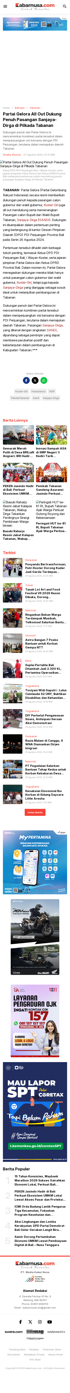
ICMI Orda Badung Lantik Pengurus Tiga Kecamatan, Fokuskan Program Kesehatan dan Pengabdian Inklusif (40, 1211)
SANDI (44, 220)
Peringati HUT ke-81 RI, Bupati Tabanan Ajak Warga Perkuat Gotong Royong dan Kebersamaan (51, 527)
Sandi (36, 398)
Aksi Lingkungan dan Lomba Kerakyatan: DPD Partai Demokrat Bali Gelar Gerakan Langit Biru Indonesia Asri (39, 1226)
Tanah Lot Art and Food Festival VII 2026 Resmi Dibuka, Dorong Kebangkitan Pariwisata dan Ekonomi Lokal (45, 597)
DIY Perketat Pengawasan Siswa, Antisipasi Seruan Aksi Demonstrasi (44, 719)
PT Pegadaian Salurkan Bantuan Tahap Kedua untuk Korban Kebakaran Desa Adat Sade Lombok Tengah (45, 771)
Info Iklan (35, 1359)
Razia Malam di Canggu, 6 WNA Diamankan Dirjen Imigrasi (44, 744)
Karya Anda (55, 1354)
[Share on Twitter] (35, 380)
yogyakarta (32, 685)
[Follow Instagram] (40, 1322)
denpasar (31, 559)
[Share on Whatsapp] (43, 380)
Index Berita (35, 812)
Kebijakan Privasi (34, 1354)
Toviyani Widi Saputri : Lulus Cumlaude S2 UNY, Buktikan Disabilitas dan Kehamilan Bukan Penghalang (46, 695)
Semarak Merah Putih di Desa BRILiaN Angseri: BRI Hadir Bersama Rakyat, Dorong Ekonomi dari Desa (18, 452)
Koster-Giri (51, 205)
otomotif (30, 635)
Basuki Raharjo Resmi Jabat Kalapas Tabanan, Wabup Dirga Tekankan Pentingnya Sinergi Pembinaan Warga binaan (18, 535)
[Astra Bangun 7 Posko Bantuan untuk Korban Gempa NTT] (12, 643)
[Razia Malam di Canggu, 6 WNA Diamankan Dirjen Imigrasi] (12, 744)
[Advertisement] (35, 67)
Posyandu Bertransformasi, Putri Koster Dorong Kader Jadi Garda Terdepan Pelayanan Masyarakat (45, 570)
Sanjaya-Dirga (27, 220)
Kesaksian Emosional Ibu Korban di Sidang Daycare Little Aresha (44, 794)
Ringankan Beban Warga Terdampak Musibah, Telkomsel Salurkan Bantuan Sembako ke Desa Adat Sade (46, 622)
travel (29, 585)
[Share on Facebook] (26, 380)
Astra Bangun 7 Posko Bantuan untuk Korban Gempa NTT (41, 643)
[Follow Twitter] (30, 1322)
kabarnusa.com (33, 1368)
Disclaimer (14, 1354)
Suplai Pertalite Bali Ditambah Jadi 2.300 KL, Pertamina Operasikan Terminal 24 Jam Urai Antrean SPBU (43, 672)
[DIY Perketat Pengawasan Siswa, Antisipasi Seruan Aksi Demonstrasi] (12, 718)
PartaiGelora (39, 391)
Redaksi (34, 1349)
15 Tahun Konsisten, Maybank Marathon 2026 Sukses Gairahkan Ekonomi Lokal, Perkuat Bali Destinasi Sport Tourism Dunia (40, 1180)
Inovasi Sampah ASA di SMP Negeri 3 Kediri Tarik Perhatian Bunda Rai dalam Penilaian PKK (51, 452)
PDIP (52, 391)
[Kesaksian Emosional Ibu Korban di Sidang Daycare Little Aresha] (12, 794)
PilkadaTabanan (20, 398)
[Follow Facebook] (20, 1322)
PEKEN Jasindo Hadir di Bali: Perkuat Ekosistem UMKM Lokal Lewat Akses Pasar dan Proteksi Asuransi (18, 490)
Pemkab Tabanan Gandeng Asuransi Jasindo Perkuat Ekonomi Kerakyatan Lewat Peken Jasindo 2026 (51, 490)
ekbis (28, 660)
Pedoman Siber (52, 1349)
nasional (30, 610)
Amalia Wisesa (12, 154)
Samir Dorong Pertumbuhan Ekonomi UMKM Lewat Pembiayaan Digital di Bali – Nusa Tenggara (40, 1241)
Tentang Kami (17, 1349)
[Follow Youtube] (49, 1322)
